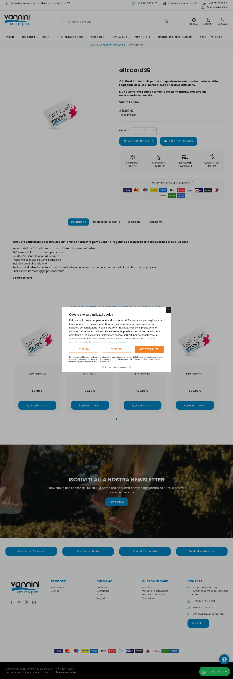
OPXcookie (106, 367)
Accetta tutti (149, 349)
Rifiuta (84, 349)
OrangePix (126, 367)
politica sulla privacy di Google (109, 342)
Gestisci (117, 349)
